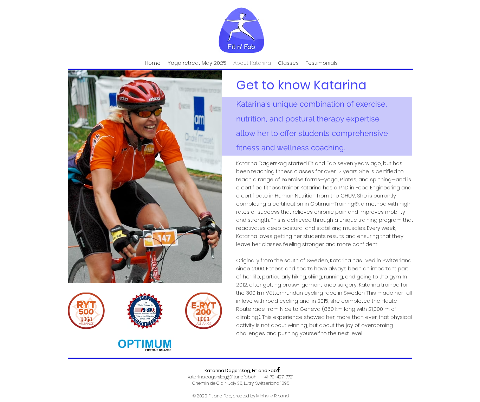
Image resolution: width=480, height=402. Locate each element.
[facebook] (278, 369)
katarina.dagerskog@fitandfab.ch (222, 377)
